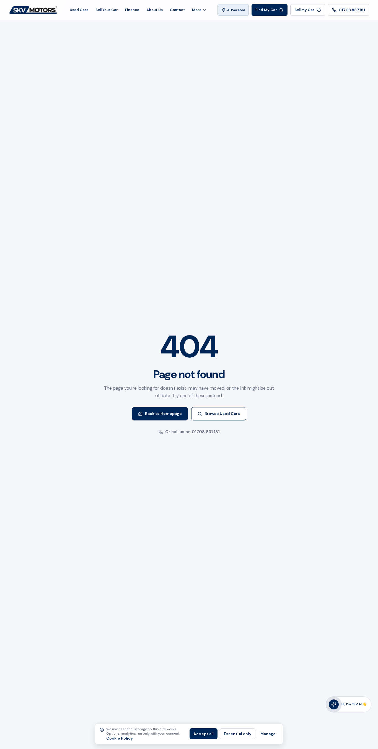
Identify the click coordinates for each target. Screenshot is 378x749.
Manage (268, 733)
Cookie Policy (119, 738)
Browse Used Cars (222, 413)
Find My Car (266, 9)
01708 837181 (352, 9)
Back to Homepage (163, 413)
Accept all (203, 733)
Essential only (237, 733)
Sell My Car (304, 9)
